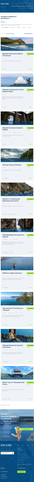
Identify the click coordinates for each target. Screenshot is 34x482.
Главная (2, 14)
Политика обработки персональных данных (20, 460)
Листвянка (4, 203)
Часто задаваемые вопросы (21, 454)
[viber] (32, 445)
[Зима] (17, 27)
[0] (32, 3)
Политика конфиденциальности (22, 457)
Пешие (9, 214)
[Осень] (28, 27)
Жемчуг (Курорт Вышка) (15, 239)
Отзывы (23, 6)
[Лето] (23, 27)
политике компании (26, 425)
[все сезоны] (4, 27)
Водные (5, 144)
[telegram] (16, 3)
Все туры (13, 6)
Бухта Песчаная (5, 58)
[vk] (12, 3)
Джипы (5, 398)
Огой (8, 94)
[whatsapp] (14, 3)
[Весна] (11, 27)
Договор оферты (3, 478)
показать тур (30, 68)
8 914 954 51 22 (30, 8)
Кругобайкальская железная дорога (17, 132)
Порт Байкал (9, 132)
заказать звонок (21, 471)
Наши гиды (19, 451)
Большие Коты (9, 203)
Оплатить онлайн (27, 6)
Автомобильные (6, 178)
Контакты (31, 6)
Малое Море (4, 94)
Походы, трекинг (14, 214)
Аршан (10, 239)
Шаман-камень (5, 132)
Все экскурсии (18, 6)
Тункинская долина (5, 239)
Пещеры (9, 398)
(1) (28, 33)
